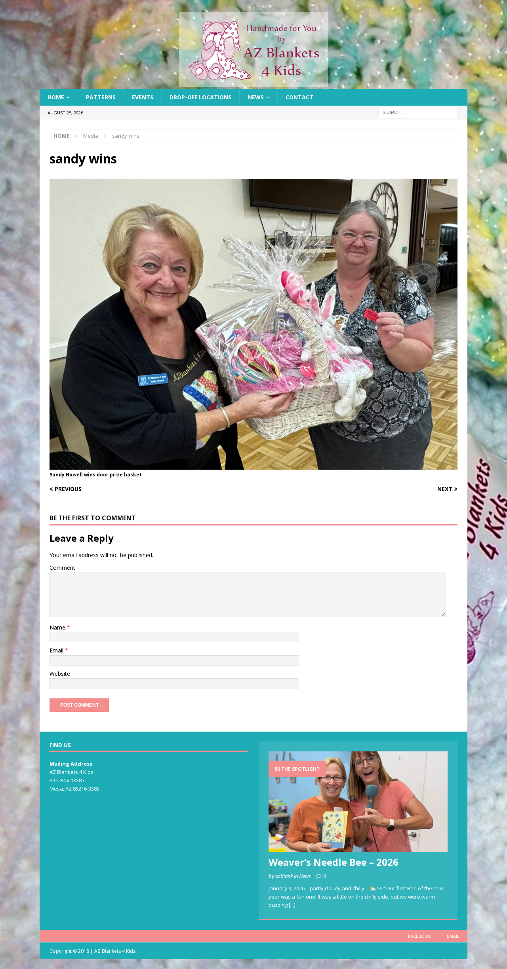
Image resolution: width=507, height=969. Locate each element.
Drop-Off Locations (200, 97)
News (256, 97)
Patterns (101, 97)
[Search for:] (417, 112)
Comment (62, 567)
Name (58, 627)
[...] (292, 904)
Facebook (419, 936)
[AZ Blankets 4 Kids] (253, 84)
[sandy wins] (253, 465)
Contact (299, 97)
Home (56, 97)
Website (60, 673)
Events (142, 97)
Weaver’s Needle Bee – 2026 (333, 861)
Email (57, 650)
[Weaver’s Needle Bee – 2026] (358, 801)
